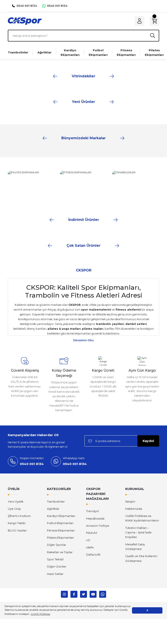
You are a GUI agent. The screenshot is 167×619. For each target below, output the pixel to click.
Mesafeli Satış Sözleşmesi (135, 547)
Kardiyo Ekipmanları (61, 516)
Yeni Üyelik (15, 501)
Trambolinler (56, 501)
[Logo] (25, 20)
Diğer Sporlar (56, 544)
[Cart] (154, 21)
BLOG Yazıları (17, 530)
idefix (90, 547)
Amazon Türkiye (97, 525)
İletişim (130, 501)
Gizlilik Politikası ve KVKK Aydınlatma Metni (142, 518)
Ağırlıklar (53, 508)
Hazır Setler (55, 574)
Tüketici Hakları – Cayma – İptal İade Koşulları (138, 532)
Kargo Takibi (16, 523)
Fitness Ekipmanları (61, 530)
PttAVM (91, 533)
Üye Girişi (14, 508)
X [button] (147, 610)
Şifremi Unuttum (19, 516)
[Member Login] (139, 21)
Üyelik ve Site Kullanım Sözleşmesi (141, 558)
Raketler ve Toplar (60, 552)
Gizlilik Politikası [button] (40, 614)
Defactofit (93, 554)
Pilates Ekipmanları (60, 537)
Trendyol (92, 511)
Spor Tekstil (55, 559)
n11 (88, 540)
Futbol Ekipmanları (60, 523)
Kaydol (148, 441)
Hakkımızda (133, 508)
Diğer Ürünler (56, 566)
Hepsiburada (95, 518)
